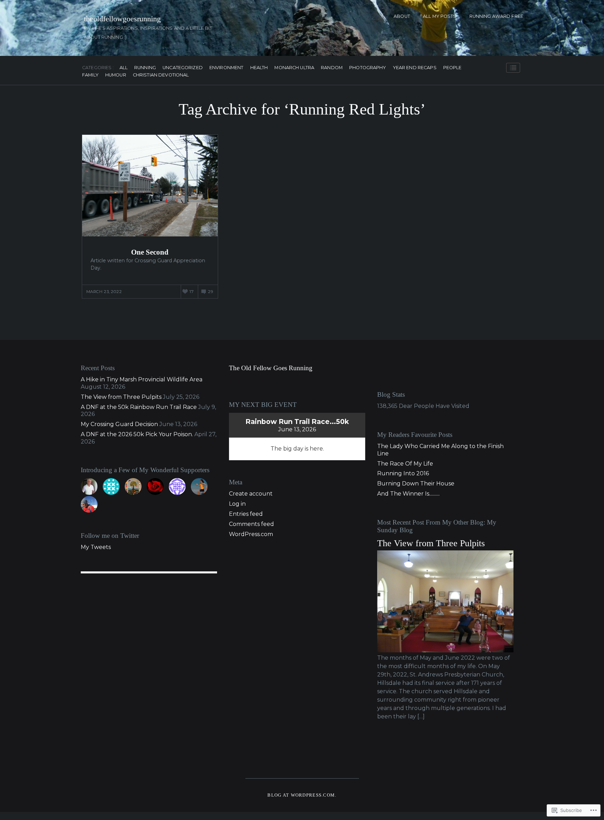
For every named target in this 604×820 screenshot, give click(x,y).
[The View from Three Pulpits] (445, 650)
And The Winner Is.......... (408, 493)
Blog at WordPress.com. (301, 795)
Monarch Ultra (294, 68)
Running (145, 68)
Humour (115, 75)
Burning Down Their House (415, 483)
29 (210, 291)
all (124, 68)
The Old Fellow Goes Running (270, 368)
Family (90, 75)
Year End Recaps (415, 68)
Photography (367, 68)
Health (259, 68)
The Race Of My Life (405, 463)
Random (332, 68)
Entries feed (246, 514)
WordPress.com (251, 534)
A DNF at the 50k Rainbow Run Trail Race (139, 407)
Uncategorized (183, 68)
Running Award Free (496, 16)
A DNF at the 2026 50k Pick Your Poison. (137, 434)
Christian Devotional (161, 75)
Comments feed (251, 524)
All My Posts (439, 16)
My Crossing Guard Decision (119, 424)
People (452, 68)
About (402, 16)
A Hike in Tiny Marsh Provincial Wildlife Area (141, 379)
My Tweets (96, 547)
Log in (237, 503)
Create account (251, 493)
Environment (226, 68)
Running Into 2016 (403, 473)
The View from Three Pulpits (121, 397)
